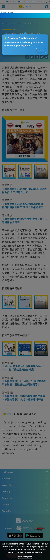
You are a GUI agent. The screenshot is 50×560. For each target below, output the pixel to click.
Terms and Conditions (36, 549)
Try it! (41, 50)
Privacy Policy (15, 549)
